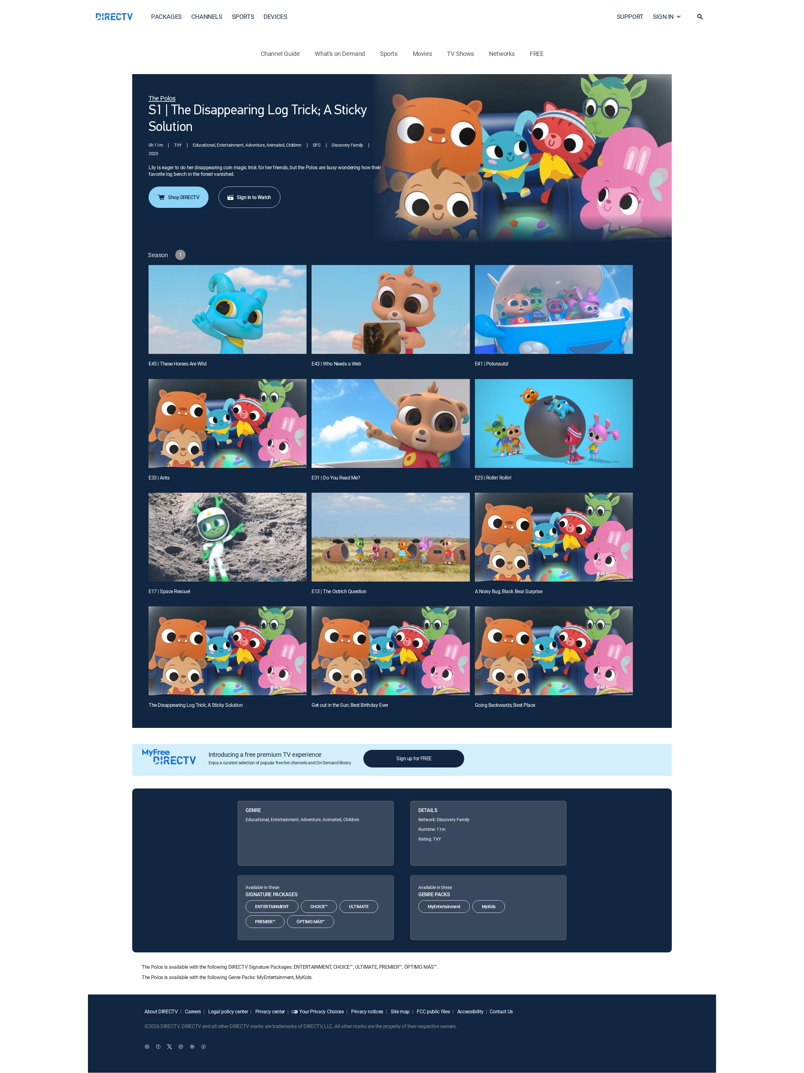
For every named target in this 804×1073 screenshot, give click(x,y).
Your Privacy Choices (321, 1011)
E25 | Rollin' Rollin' (493, 477)
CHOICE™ (319, 906)
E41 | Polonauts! (491, 363)
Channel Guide (280, 53)
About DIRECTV (161, 1011)
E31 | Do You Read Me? (336, 477)
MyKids (489, 906)
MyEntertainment (444, 906)
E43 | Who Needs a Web (336, 363)
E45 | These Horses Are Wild (177, 363)
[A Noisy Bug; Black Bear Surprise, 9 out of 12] (554, 537)
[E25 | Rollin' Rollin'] (554, 423)
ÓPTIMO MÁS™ (310, 921)
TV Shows (460, 53)
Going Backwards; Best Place (505, 705)
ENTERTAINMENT (272, 906)
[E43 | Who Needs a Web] (391, 309)
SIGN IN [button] (663, 16)
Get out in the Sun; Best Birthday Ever (350, 705)
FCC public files (433, 1011)
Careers (192, 1011)
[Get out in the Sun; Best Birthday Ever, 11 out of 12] (391, 650)
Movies (422, 53)
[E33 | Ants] (228, 423)
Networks (502, 53)
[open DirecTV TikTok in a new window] (203, 1046)
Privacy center (269, 1011)
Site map (399, 1011)
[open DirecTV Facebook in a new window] (158, 1046)
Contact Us (501, 1011)
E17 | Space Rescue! (169, 591)
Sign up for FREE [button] (413, 758)
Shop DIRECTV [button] (183, 197)
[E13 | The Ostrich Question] (391, 537)
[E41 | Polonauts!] (554, 309)
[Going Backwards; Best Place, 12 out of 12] (554, 650)
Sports (389, 53)
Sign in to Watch (254, 197)
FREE (536, 53)
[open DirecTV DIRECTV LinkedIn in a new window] (146, 1046)
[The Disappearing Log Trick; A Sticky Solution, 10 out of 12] (228, 650)
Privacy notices (366, 1011)
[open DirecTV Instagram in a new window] (180, 1046)
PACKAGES (166, 16)
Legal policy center (227, 1011)
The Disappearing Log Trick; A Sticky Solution (195, 705)
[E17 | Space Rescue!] (228, 537)
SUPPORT (630, 16)
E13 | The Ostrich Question (339, 591)
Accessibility (470, 1011)
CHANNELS (206, 16)
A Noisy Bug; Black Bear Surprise (508, 591)
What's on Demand (340, 53)
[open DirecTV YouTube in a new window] (192, 1046)
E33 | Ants (159, 477)
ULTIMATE (358, 906)
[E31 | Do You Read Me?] (391, 423)
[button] (700, 16)
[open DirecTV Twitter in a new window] (169, 1046)
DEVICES (275, 16)
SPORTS (243, 16)
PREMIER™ (265, 921)
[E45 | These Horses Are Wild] (228, 309)
